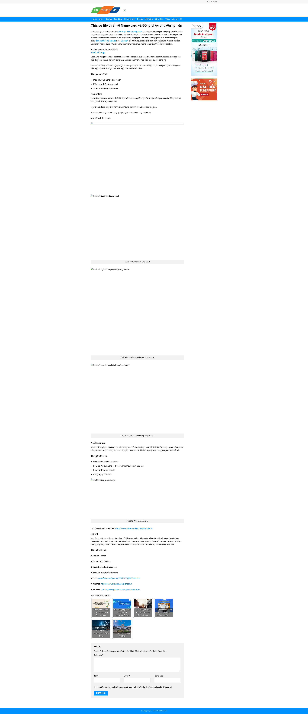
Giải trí (101, 19)
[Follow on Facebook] (211, 2)
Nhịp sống (149, 19)
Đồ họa (140, 19)
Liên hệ (175, 19)
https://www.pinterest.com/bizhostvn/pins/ (121, 589)
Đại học (109, 19)
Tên (96, 676)
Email (127, 676)
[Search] (208, 1)
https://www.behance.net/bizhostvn (116, 584)
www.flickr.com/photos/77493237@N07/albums (119, 578)
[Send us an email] (213, 2)
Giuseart (125, 41)
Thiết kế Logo (98, 52)
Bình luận (98, 655)
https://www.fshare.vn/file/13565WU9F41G (133, 528)
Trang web (158, 676)
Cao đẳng (118, 19)
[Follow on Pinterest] (216, 2)
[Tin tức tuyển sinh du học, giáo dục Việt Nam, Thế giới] (105, 10)
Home (94, 19)
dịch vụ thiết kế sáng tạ (106, 41)
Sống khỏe (159, 19)
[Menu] (181, 19)
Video (167, 19)
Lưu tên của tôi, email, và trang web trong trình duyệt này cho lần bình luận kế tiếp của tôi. (135, 687)
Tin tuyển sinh (129, 19)
